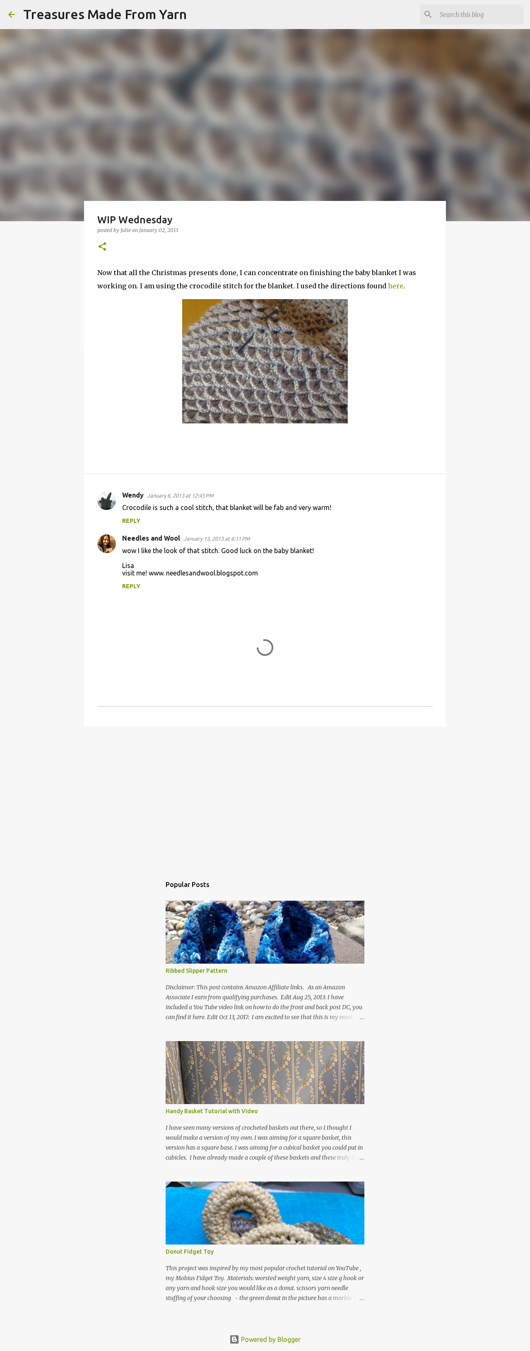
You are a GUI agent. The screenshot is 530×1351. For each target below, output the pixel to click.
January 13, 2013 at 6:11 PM (216, 538)
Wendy (133, 495)
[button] (102, 247)
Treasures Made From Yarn (105, 14)
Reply (131, 520)
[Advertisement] (265, 797)
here (395, 286)
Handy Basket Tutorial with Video (212, 1111)
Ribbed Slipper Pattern (196, 970)
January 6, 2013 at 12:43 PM (180, 495)
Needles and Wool (151, 538)
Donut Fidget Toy (190, 1251)
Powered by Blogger (270, 1339)
